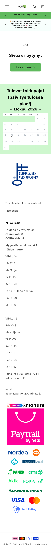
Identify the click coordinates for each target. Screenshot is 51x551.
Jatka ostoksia (25, 67)
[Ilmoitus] (45, 15)
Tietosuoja (11, 210)
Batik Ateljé (18, 544)
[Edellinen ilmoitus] (6, 15)
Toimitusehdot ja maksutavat (23, 203)
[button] (7, 7)
